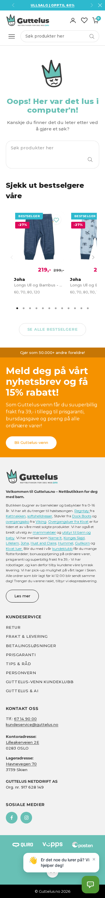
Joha (25, 543)
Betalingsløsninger (31, 645)
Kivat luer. (14, 548)
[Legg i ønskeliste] (56, 219)
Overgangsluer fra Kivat (68, 521)
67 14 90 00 (25, 718)
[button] (90, 884)
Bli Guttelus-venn (31, 442)
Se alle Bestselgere (52, 329)
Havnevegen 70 (21, 763)
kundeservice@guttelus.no (32, 724)
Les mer (22, 596)
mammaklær (44, 532)
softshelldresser (39, 516)
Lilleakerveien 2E (22, 742)
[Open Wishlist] (84, 20)
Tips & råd (18, 663)
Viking (41, 521)
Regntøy (82, 511)
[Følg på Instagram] (26, 817)
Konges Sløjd (74, 538)
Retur (13, 627)
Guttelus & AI (22, 690)
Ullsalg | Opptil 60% (52, 5)
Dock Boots (81, 516)
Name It (55, 538)
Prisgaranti (21, 654)
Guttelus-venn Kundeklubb (40, 681)
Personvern (21, 672)
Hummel (65, 543)
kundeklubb (62, 548)
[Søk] (90, 159)
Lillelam (12, 543)
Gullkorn (82, 543)
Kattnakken (16, 516)
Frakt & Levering (27, 636)
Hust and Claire (43, 543)
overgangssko (17, 521)
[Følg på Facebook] (12, 817)
